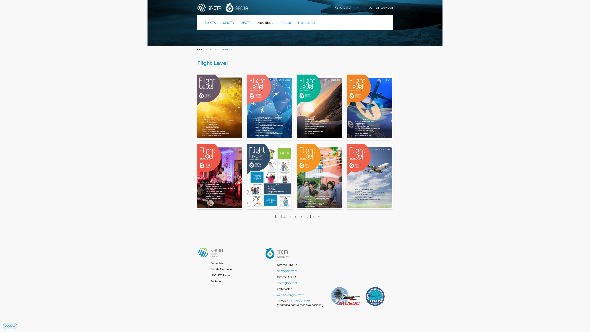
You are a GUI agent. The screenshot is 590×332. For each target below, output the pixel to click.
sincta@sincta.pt (287, 271)
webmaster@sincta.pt (290, 295)
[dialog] (9, 326)
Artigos (286, 23)
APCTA (246, 23)
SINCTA (228, 23)
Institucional (306, 23)
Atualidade (265, 23)
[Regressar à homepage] (224, 7)
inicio (200, 49)
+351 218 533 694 (299, 301)
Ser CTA (210, 23)
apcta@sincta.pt (287, 283)
